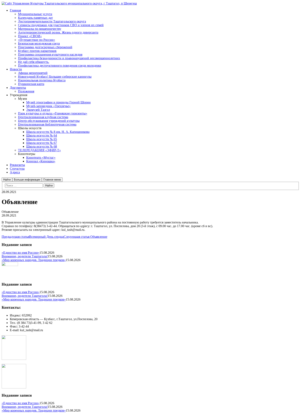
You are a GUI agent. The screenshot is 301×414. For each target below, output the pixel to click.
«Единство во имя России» (21, 252)
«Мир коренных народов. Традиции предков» (34, 260)
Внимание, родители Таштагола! (25, 256)
